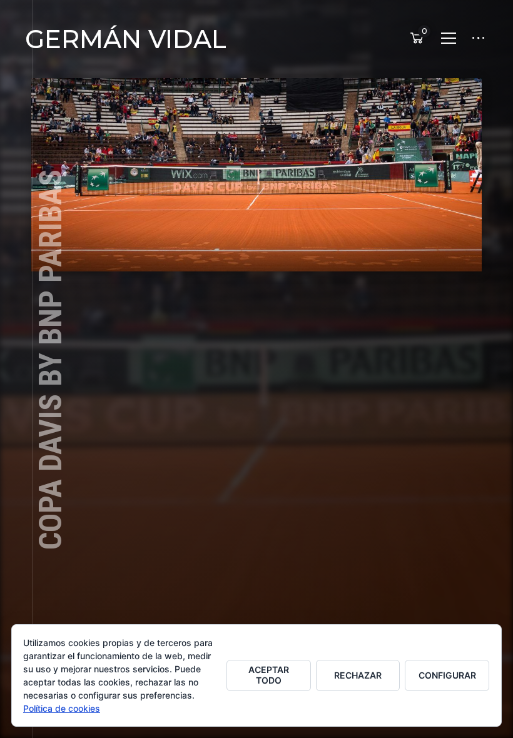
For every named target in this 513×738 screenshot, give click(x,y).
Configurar (447, 675)
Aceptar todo (268, 674)
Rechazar (358, 675)
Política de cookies (61, 708)
